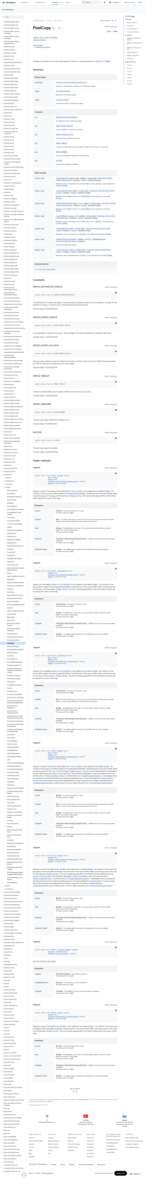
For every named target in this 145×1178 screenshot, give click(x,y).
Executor (88, 239)
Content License (83, 1099)
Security (31, 1144)
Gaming (50, 1138)
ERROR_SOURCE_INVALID (64, 126)
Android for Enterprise (36, 1141)
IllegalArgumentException (91, 776)
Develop (55, 2)
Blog (30, 1153)
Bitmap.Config (75, 496)
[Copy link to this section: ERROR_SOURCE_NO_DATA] (61, 345)
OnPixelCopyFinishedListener (101, 783)
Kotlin (109, 31)
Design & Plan (40, 2)
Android (31, 1138)
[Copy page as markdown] (59, 28)
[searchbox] (13, 17)
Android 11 (90, 1157)
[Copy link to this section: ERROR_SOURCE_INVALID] (59, 317)
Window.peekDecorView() (55, 776)
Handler (84, 180)
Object (42, 40)
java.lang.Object (38, 45)
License (37, 1173)
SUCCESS (59, 161)
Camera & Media (53, 1147)
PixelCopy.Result (62, 100)
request (59, 178)
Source (31, 1147)
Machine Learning (53, 1141)
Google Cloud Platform (86, 1164)
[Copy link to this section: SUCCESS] (43, 432)
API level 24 (113, 26)
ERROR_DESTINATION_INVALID (66, 117)
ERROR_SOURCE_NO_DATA (64, 135)
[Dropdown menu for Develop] (61, 2)
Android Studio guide (113, 1140)
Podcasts (32, 1157)
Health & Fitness (53, 1144)
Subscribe (121, 1173)
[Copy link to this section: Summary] (46, 70)
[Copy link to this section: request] (42, 468)
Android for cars (73, 1147)
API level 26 (113, 468)
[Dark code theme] (116, 292)
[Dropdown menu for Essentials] (30, 2)
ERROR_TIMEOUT (61, 143)
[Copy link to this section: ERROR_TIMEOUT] (51, 376)
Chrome (62, 1164)
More (68, 2)
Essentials (24, 2)
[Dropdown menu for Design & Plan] (47, 2)
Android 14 (90, 1147)
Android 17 (90, 1138)
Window (65, 216)
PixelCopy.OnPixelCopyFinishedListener (71, 82)
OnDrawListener (107, 778)
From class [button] (45, 269)
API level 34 (113, 942)
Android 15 (90, 1144)
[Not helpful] (115, 20)
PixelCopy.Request (63, 91)
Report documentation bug (134, 1141)
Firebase (72, 1164)
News (30, 1150)
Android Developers (38, 20)
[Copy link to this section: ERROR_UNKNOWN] (53, 404)
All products (101, 1164)
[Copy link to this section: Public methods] (53, 461)
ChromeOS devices (74, 1144)
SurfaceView (67, 191)
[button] (13, 21)
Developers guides (112, 1143)
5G (49, 1153)
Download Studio (111, 1149)
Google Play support (132, 1144)
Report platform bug (132, 1138)
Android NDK (110, 1152)
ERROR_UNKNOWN (61, 152)
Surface (99, 61)
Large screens (72, 1138)
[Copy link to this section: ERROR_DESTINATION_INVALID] (64, 287)
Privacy (50, 1150)
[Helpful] (112, 20)
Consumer (59, 241)
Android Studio (129, 2)
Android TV (71, 1150)
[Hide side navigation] (24, 1174)
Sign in (140, 2)
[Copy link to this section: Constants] (47, 280)
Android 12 (90, 1153)
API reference (8, 10)
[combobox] (91, 2)
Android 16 (90, 1141)
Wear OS (70, 1141)
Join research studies (132, 1147)
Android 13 (90, 1150)
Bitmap (107, 61)
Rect (77, 178)
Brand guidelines (47, 1173)
